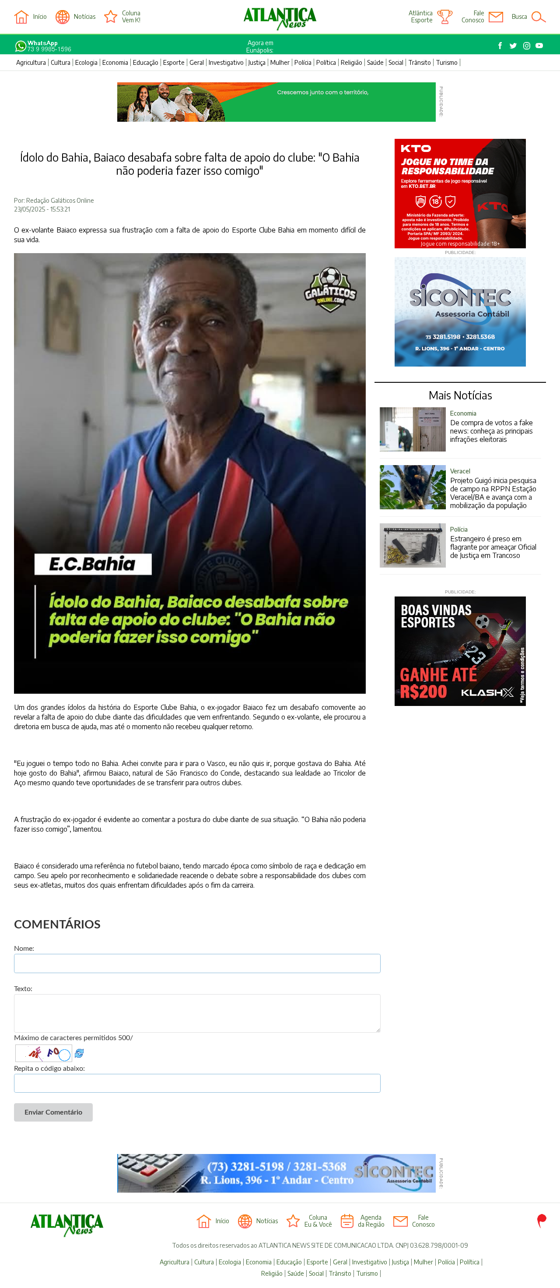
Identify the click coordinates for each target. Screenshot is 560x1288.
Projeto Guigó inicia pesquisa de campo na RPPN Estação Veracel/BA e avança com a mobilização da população (493, 488)
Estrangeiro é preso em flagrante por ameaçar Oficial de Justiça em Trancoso (493, 543)
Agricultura (31, 62)
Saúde (375, 62)
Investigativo (226, 62)
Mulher (280, 62)
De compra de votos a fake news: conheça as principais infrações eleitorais (491, 426)
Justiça (257, 62)
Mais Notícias (460, 395)
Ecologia (86, 62)
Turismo (447, 62)
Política (326, 62)
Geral (196, 62)
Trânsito (419, 62)
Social (395, 62)
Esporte (174, 62)
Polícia (303, 62)
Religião (351, 62)
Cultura (60, 62)
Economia (115, 62)
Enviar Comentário (53, 1112)
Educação (145, 62)
